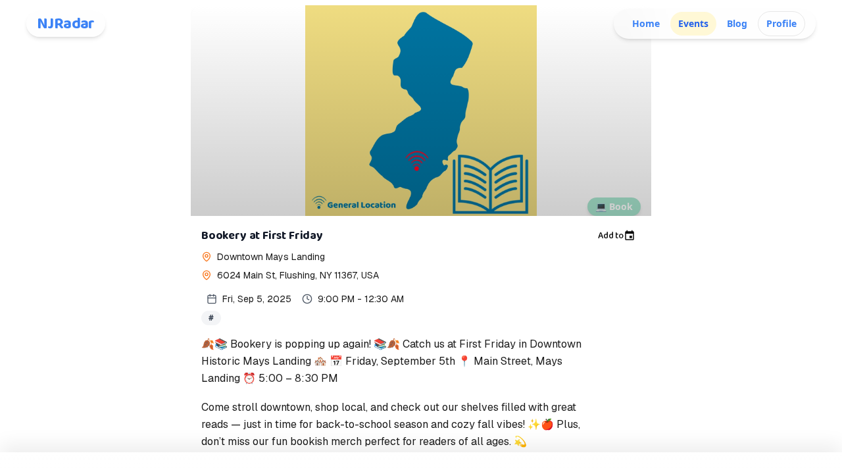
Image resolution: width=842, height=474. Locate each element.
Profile (781, 23)
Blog (737, 23)
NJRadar (66, 23)
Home (646, 23)
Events (693, 23)
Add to (611, 235)
